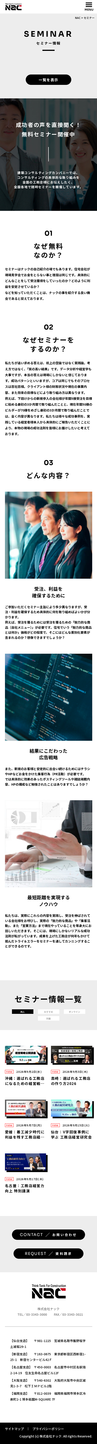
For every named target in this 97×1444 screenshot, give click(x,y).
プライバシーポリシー (48, 1428)
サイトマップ (14, 1428)
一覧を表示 (48, 79)
